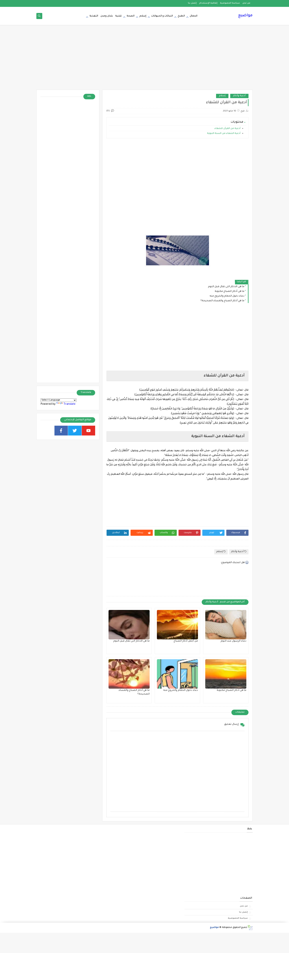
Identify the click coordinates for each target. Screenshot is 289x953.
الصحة (130, 16)
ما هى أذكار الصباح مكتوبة (229, 291)
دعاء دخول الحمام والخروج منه (227, 296)
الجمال (193, 16)
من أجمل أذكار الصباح (186, 641)
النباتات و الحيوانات (162, 16)
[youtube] (88, 430)
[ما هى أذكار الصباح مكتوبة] (225, 674)
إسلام (142, 16)
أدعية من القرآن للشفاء (227, 128)
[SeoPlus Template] (250, 927)
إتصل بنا (192, 3)
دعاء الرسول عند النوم (233, 641)
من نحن (246, 3)
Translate (69, 404)
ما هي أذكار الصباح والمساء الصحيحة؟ (222, 300)
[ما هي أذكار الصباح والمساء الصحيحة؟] (129, 674)
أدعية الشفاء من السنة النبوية (223, 133)
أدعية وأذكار (239, 96)
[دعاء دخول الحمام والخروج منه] (177, 674)
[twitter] (75, 430)
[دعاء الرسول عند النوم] (225, 624)
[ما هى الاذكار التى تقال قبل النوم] (129, 624)
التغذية (93, 16)
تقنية (118, 16)
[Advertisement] (144, 59)
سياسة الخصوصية (230, 3)
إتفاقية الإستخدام (208, 3)
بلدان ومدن (106, 16)
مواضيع (245, 16)
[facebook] (61, 430)
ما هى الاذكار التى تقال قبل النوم (226, 286)
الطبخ (181, 16)
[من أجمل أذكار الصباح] (177, 624)
